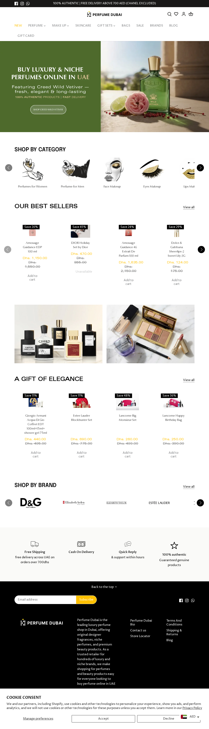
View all (189, 207)
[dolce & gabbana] (30, 503)
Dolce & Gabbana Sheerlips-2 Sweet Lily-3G (176, 249)
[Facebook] (16, 3)
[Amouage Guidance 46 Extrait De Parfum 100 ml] (128, 231)
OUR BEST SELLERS (46, 206)
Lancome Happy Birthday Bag (173, 418)
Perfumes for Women (32, 186)
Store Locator (140, 636)
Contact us (138, 630)
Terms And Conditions (174, 623)
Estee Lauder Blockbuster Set (81, 418)
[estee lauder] (159, 503)
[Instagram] (22, 3)
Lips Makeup (191, 186)
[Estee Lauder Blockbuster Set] (81, 401)
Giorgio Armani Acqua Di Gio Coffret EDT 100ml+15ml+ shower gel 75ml (35, 424)
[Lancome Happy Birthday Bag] (173, 401)
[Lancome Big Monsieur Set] (127, 401)
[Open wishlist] (176, 14)
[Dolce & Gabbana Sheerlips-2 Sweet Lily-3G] (177, 231)
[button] (201, 249)
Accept (103, 719)
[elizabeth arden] (73, 503)
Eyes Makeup (152, 186)
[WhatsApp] (28, 3)
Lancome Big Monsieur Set (127, 418)
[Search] (169, 14)
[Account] (183, 14)
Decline (168, 719)
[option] (104, 86)
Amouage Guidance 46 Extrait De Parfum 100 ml (128, 249)
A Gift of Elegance (48, 379)
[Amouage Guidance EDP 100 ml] (32, 231)
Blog (169, 640)
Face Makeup (112, 186)
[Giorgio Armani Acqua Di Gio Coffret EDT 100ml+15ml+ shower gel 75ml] (35, 401)
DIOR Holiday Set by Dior (80, 245)
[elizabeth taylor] (116, 503)
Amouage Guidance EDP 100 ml (32, 247)
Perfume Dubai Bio (141, 623)
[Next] (200, 167)
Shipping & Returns (174, 632)
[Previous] (8, 167)
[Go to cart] (190, 14)
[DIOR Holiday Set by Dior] (80, 231)
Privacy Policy (192, 708)
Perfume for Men (72, 186)
